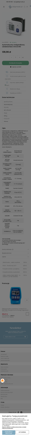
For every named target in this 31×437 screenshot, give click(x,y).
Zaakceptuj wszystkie (9, 432)
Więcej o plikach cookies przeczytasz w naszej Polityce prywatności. (14, 427)
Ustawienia (22, 432)
